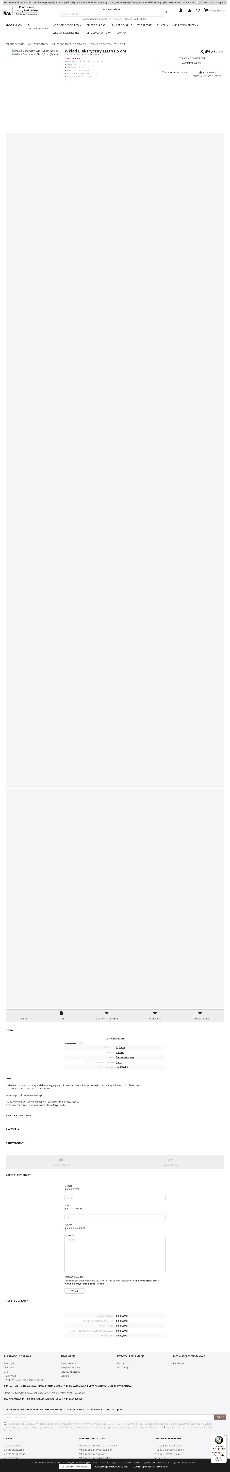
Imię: (73, 1207)
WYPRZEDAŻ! (140, 18)
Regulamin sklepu (69, 1363)
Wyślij (74, 1290)
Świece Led (160, 1458)
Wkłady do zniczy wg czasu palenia (98, 1445)
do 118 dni (86, 76)
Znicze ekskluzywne (14, 1454)
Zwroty (120, 1363)
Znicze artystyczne (14, 1449)
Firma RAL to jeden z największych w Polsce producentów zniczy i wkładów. (44, 1392)
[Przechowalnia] (198, 10)
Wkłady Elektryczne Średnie (169, 1449)
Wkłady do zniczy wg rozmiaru (95, 1449)
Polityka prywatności (147, 1280)
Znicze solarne (12, 1458)
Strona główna (15, 44)
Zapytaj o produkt (191, 63)
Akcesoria (155, 1018)
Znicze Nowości (12, 1445)
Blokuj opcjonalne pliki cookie (111, 1466)
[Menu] (225, 1436)
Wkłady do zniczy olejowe (93, 1454)
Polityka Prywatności (71, 1367)
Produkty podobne (106, 1018)
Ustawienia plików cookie (75, 1466)
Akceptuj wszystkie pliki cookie (151, 1466)
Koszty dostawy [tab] (170, 1165)
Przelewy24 (10, 1375)
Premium (127, 18)
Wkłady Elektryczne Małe (167, 1454)
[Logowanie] (181, 10)
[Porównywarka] (189, 10)
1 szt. (95, 73)
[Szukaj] (166, 12)
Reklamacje (123, 1367)
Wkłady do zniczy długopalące (95, 1458)
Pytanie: (74, 1226)
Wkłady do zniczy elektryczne (69, 44)
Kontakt (64, 1375)
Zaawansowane (90, 18)
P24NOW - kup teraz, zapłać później (23, 1380)
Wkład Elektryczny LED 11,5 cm (108, 44)
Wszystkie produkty (66, 25)
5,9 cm (80, 67)
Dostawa (9, 1367)
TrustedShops (200, 1018)
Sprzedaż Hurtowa (70, 1371)
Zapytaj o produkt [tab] (61, 1165)
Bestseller (106, 18)
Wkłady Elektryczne (66, 32)
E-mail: (72, 1187)
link (164, 1427)
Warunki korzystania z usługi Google (84, 1283)
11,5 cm (82, 64)
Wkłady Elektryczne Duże (167, 1445)
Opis (61, 1018)
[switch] (219, 1459)
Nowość (117, 18)
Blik (6, 1371)
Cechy (24, 1018)
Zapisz (220, 1417)
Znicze (161, 25)
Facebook (178, 1363)
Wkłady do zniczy (185, 25)
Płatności (9, 1363)
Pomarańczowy (81, 70)
